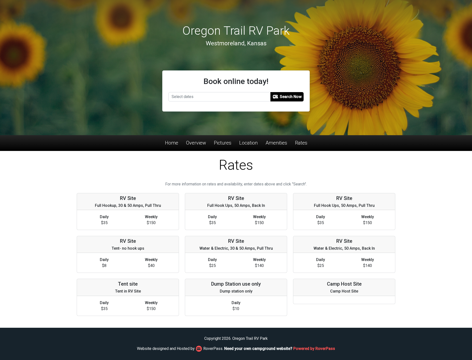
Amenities (276, 143)
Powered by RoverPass (314, 348)
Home (171, 143)
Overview (196, 143)
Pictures (222, 143)
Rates (301, 143)
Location (248, 143)
